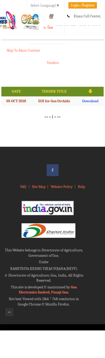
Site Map (39, 186)
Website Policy (62, 186)
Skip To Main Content (23, 50)
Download (90, 101)
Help (81, 186)
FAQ (23, 186)
